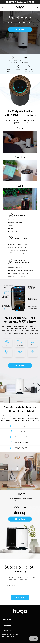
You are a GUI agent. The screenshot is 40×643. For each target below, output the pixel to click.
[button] (2, 7)
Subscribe (20, 597)
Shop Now (20, 30)
